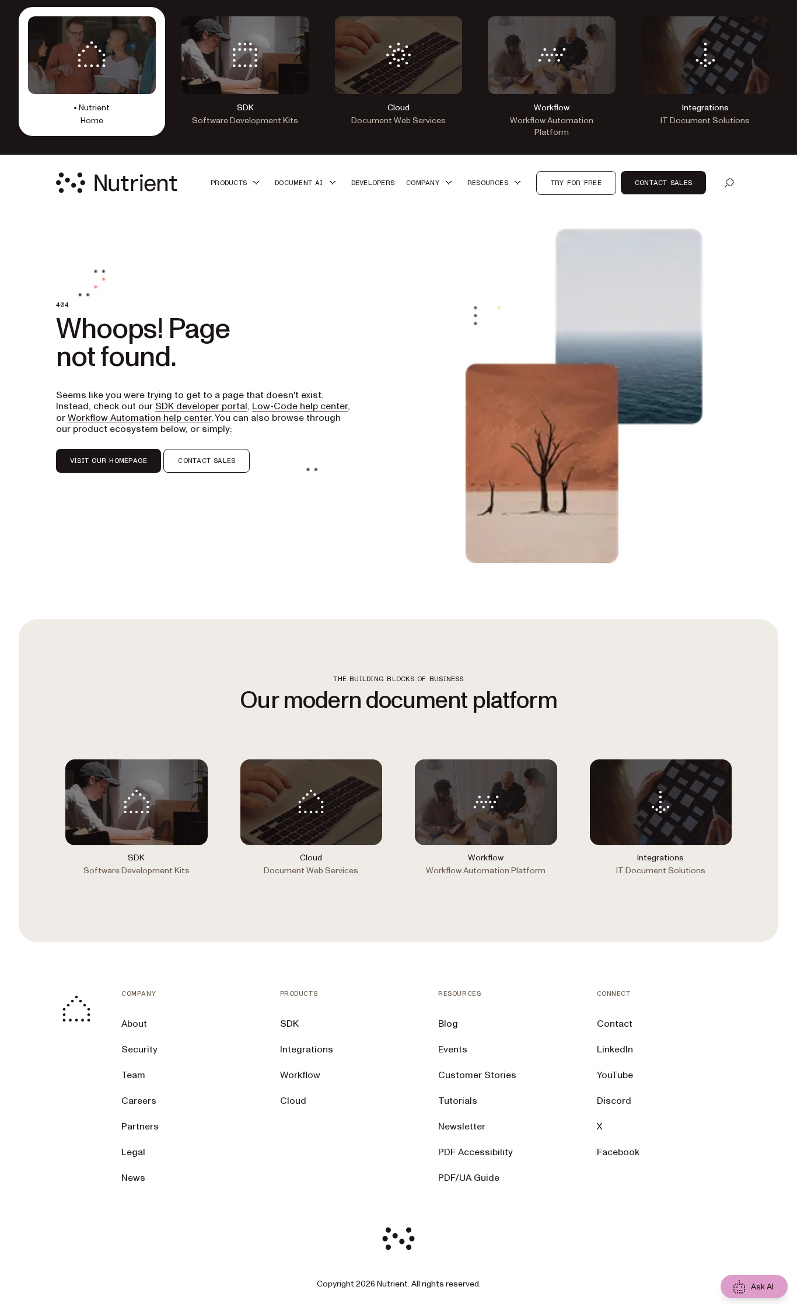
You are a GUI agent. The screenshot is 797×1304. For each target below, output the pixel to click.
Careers (138, 1100)
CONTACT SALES (206, 460)
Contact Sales (663, 182)
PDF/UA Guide (468, 1177)
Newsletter (461, 1126)
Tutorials (457, 1100)
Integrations (306, 1049)
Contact (614, 1023)
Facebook (618, 1152)
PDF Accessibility (475, 1152)
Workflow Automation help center (139, 418)
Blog (448, 1023)
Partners (140, 1126)
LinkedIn (615, 1049)
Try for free (576, 182)
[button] (237, 183)
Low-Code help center (300, 406)
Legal (133, 1152)
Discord (614, 1100)
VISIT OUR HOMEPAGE (108, 460)
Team (133, 1075)
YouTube (615, 1075)
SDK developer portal (201, 406)
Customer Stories (477, 1075)
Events (452, 1049)
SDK (289, 1023)
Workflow (300, 1075)
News (133, 1177)
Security (139, 1049)
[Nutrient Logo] (116, 182)
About (134, 1023)
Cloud (293, 1100)
